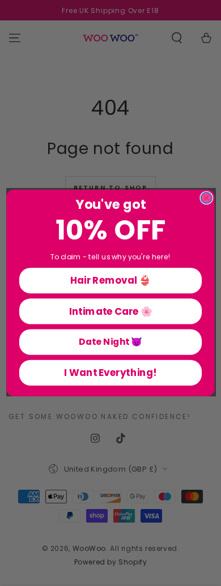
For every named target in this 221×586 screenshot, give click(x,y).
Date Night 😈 (110, 342)
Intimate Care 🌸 (110, 311)
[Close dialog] (206, 198)
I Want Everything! (110, 372)
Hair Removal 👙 (110, 280)
